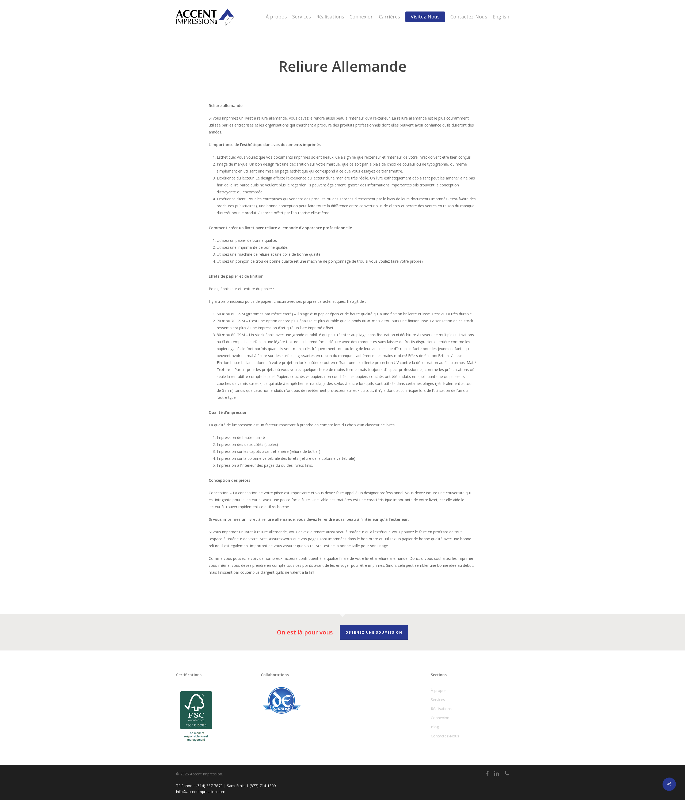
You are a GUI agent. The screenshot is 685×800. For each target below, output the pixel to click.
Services (438, 699)
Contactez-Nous (445, 735)
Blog (435, 726)
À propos (439, 690)
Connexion (440, 717)
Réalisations (441, 708)
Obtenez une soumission (373, 632)
